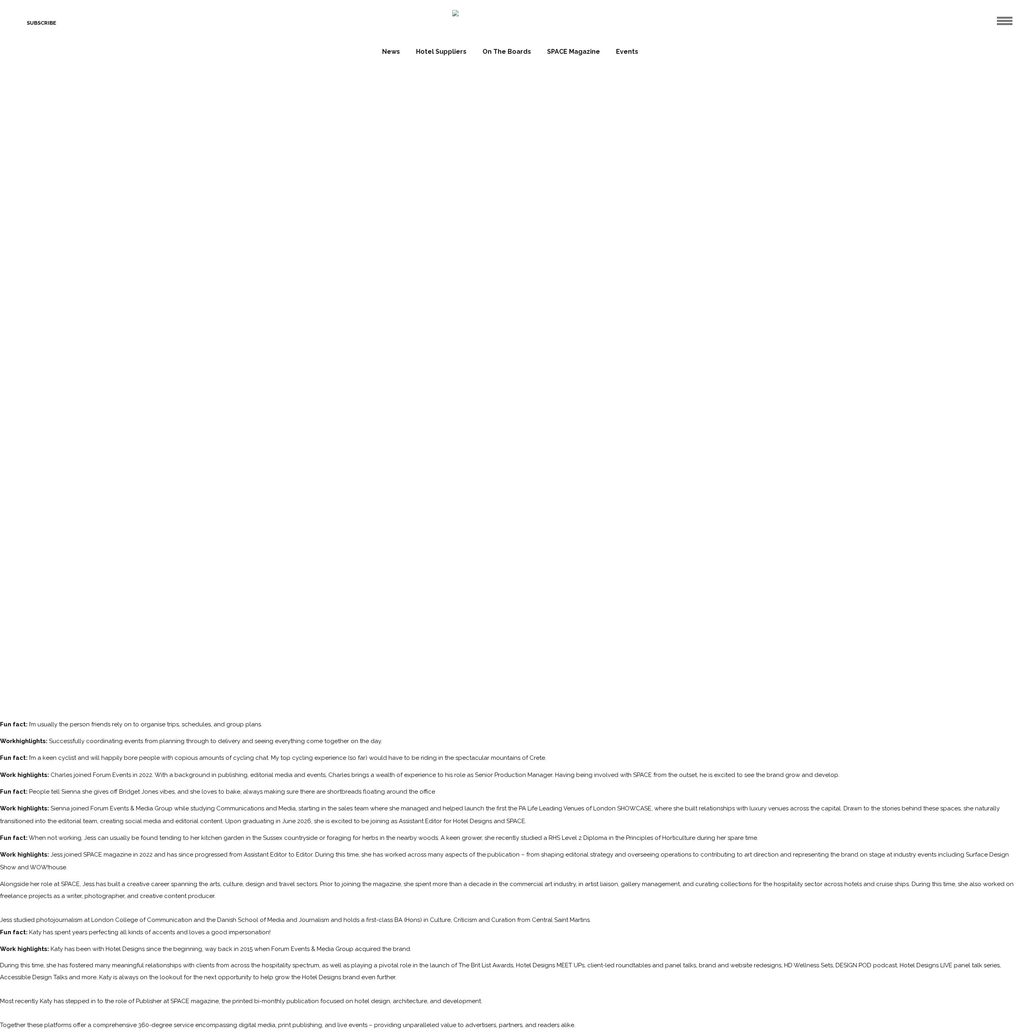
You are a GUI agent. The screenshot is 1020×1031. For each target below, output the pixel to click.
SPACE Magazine (573, 51)
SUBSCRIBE (41, 23)
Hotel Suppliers (441, 51)
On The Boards (507, 51)
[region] (510, 179)
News (391, 51)
